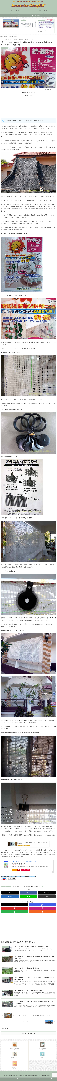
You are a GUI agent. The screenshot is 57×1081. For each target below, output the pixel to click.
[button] (47, 896)
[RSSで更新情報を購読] (42, 911)
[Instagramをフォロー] (42, 904)
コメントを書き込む (28, 1033)
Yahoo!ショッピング (25, 869)
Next (56, 26)
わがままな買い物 (16, 886)
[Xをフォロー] (14, 904)
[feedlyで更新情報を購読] (14, 911)
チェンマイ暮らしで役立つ (37, 886)
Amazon (14, 869)
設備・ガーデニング (6, 886)
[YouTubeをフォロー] (14, 908)
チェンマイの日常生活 (26, 886)
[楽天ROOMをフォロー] (42, 908)
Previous (1, 26)
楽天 (19, 869)
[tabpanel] (10, 26)
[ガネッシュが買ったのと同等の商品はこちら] (6, 865)
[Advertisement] (14, 106)
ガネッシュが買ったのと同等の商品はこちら (24, 861)
